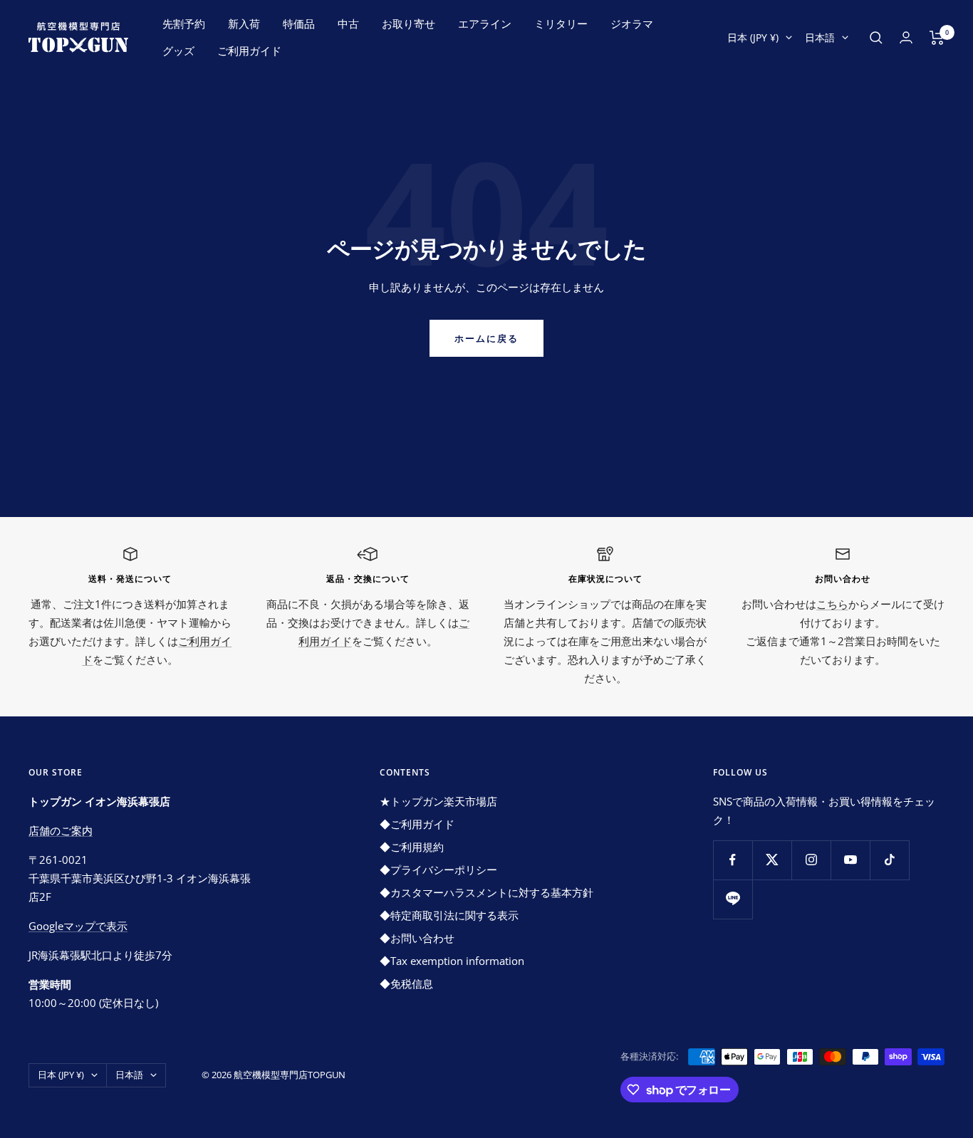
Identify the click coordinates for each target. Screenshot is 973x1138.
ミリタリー (561, 23)
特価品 (299, 23)
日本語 (820, 37)
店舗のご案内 (60, 830)
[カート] (937, 38)
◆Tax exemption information (452, 961)
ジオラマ (631, 23)
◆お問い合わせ (417, 938)
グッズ (178, 50)
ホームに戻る (486, 338)
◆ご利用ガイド (417, 824)
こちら (832, 604)
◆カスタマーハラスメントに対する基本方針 (486, 892)
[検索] (876, 37)
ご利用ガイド (249, 50)
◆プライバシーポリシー (438, 869)
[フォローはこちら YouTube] (850, 859)
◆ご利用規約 (412, 847)
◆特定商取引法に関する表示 (449, 915)
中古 (348, 23)
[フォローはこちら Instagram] (811, 859)
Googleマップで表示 (78, 926)
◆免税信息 (406, 983)
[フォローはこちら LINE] (732, 899)
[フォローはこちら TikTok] (889, 859)
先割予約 (183, 23)
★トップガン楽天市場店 (438, 801)
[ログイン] (906, 37)
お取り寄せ (408, 23)
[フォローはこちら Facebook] (732, 859)
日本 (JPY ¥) (753, 37)
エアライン (484, 23)
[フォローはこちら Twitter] (771, 859)
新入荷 (244, 23)
